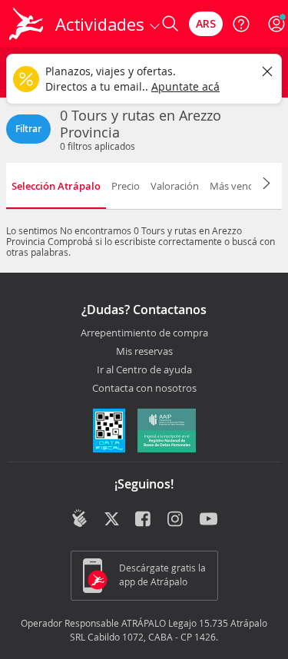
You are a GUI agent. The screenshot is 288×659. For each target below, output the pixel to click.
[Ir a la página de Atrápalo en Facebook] (144, 520)
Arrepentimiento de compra (144, 333)
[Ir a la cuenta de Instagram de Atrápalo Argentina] (176, 520)
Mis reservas (144, 352)
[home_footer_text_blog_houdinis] (79, 518)
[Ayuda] (241, 24)
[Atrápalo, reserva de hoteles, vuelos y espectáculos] (26, 24)
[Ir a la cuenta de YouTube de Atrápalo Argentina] (208, 520)
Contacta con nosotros (144, 388)
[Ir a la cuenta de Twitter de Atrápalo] (112, 520)
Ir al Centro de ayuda (144, 370)
